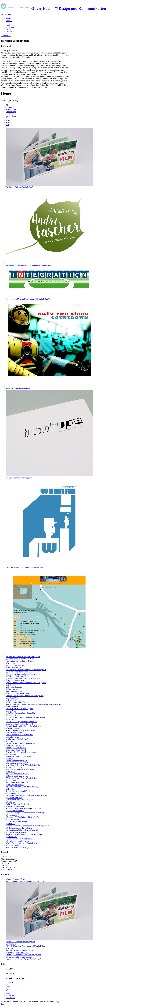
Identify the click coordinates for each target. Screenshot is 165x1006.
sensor (16, 761)
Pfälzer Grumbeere (20, 769)
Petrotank (27, 826)
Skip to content (6, 14)
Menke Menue (18, 739)
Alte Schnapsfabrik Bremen (33, 704)
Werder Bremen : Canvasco (21, 843)
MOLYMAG (14, 700)
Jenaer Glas (19, 839)
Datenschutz (10, 998)
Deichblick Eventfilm (27, 795)
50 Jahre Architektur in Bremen (23, 657)
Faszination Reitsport (20, 187)
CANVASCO (21, 722)
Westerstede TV (24, 817)
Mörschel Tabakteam (24, 808)
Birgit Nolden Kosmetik (25, 834)
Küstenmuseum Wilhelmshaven (22, 830)
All (7, 105)
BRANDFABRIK (19, 709)
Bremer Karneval (17, 847)
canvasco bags (16, 821)
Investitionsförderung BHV (23, 765)
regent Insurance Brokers (26, 683)
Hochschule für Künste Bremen (24, 696)
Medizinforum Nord (20, 730)
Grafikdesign (11, 112)
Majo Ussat (20, 713)
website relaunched (15, 978)
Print (7, 118)
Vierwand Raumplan (25, 813)
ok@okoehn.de (6, 870)
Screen (8, 120)
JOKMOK (25, 717)
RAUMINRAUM (26, 670)
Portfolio (9, 989)
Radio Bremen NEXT (19, 735)
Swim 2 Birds (18, 388)
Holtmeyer (18, 756)
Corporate (9, 107)
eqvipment (18, 782)
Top (2, 1004)
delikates (21, 791)
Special (8, 122)
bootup (19, 478)
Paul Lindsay (14, 691)
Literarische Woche (20, 800)
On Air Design (11, 116)
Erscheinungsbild (12, 109)
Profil (8, 991)
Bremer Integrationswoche (22, 674)
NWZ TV (17, 774)
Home (8, 987)
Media (8, 114)
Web (7, 125)
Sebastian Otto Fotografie (22, 752)
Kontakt (9, 993)
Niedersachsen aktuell (22, 787)
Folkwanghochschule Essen (23, 678)
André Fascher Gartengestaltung (28, 265)
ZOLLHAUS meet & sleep (21, 778)
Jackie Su (18, 804)
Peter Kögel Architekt (16, 748)
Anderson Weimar (24, 567)
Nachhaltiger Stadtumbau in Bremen (20, 661)
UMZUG (10, 968)
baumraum (15, 665)
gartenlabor (14, 687)
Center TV (20, 743)
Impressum (10, 995)
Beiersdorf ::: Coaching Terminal (23, 726)
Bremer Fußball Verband (28, 299)
